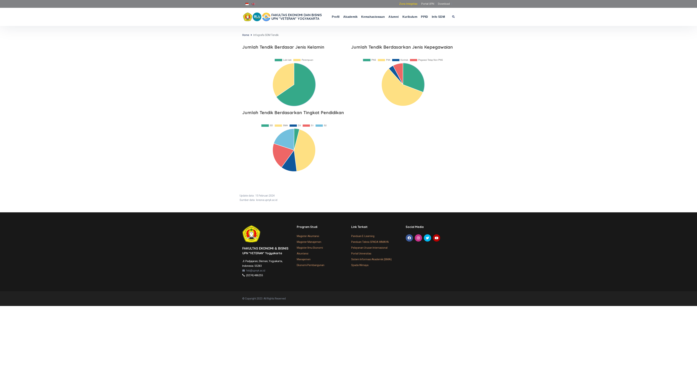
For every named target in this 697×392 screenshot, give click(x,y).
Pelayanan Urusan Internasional (369, 247)
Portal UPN (427, 3)
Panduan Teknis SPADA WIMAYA (370, 241)
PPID (424, 16)
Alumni (393, 16)
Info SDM (438, 16)
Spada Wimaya (359, 265)
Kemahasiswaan (373, 16)
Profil (335, 16)
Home (245, 35)
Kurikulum (409, 16)
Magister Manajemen (309, 241)
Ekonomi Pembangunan (310, 265)
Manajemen (304, 259)
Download (444, 3)
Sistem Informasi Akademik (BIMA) (371, 259)
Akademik (350, 16)
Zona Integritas (408, 3)
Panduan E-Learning (362, 236)
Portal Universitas (361, 253)
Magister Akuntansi (308, 236)
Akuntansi (302, 253)
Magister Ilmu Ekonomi (310, 247)
